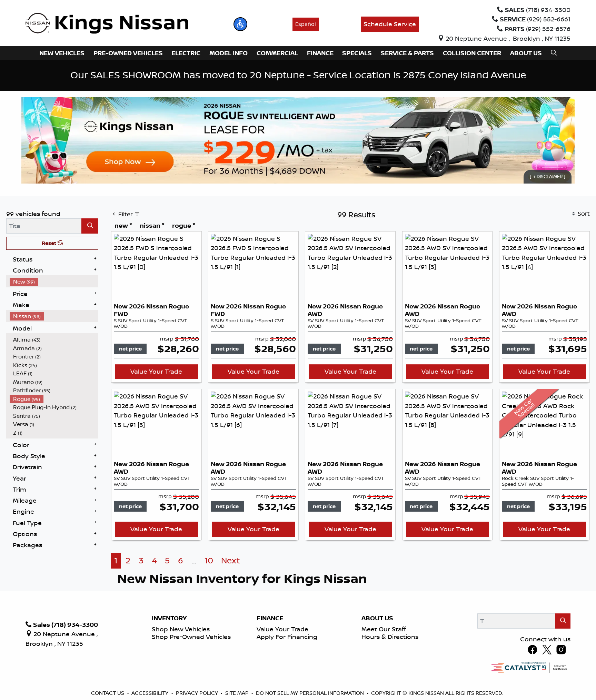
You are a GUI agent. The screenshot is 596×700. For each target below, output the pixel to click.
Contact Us (108, 693)
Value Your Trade (156, 371)
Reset (50, 243)
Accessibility (150, 693)
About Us (377, 618)
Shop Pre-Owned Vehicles (191, 636)
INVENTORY (169, 618)
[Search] (89, 225)
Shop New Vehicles (181, 628)
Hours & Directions (389, 636)
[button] (240, 24)
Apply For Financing (287, 636)
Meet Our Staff (383, 628)
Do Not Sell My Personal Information (310, 693)
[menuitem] (54, 281)
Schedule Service (390, 23)
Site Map (237, 693)
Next (230, 560)
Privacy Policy (197, 693)
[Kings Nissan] (107, 23)
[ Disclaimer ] (547, 177)
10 (209, 560)
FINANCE (270, 618)
